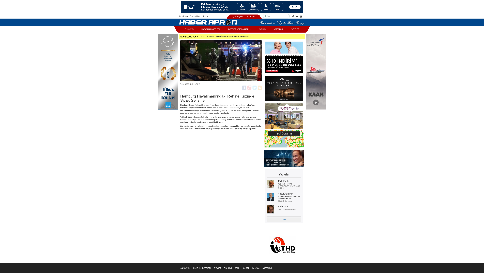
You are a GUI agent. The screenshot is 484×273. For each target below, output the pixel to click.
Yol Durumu (250, 17)
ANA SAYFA (185, 268)
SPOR (237, 268)
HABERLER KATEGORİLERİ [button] (238, 29)
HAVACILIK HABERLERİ (210, 29)
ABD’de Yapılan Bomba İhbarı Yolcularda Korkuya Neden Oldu (227, 36)
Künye (205, 16)
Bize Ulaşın (183, 16)
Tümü (284, 220)
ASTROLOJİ (278, 29)
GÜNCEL (246, 268)
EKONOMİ (228, 268)
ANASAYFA (189, 29)
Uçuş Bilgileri (238, 17)
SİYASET (217, 268)
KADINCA (262, 29)
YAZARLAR (295, 29)
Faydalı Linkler (196, 16)
